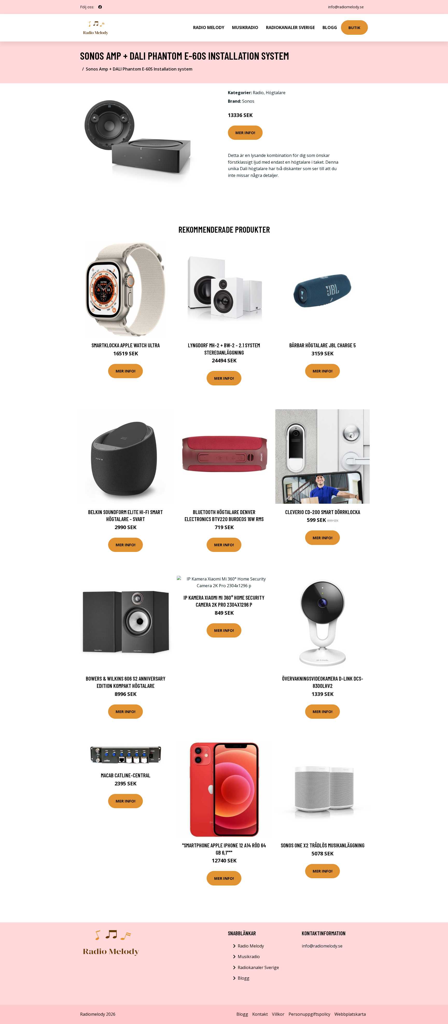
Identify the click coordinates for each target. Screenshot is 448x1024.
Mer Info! (245, 132)
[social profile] (100, 7)
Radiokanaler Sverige (290, 27)
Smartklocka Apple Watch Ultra (126, 345)
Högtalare (275, 92)
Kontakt (260, 1014)
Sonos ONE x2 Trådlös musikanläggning (323, 845)
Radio (258, 92)
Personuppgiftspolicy (309, 1014)
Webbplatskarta (350, 1014)
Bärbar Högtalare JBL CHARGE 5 (322, 345)
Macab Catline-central (125, 775)
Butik (354, 27)
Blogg (330, 27)
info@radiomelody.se (346, 6)
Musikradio (245, 27)
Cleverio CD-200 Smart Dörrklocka (322, 512)
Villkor (278, 1014)
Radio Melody (208, 27)
